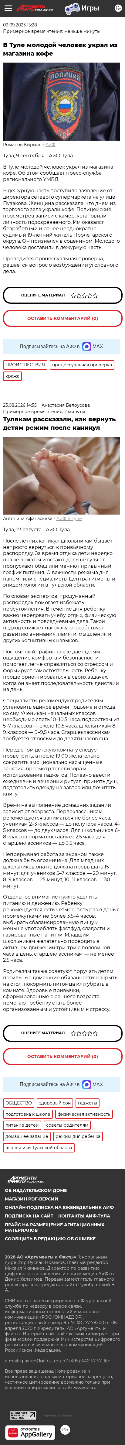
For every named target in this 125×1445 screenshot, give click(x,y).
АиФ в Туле (69, 518)
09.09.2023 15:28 (20, 25)
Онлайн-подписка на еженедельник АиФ (59, 1207)
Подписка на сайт (29, 1216)
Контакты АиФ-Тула (84, 1216)
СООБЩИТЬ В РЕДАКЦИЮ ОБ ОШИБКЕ (50, 1238)
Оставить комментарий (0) (62, 318)
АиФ (51, 144)
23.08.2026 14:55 (20, 405)
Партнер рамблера (57, 1415)
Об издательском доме (36, 1190)
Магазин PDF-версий (31, 1199)
